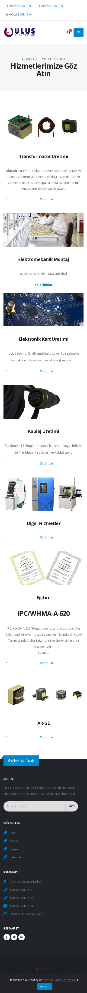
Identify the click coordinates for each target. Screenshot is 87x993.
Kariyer (14, 849)
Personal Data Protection (59, 980)
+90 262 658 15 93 (20, 6)
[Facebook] (6, 937)
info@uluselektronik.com (26, 914)
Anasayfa (28, 59)
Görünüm (46, 199)
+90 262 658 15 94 (20, 14)
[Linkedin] (21, 937)
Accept (44, 986)
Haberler (15, 857)
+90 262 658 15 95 (52, 6)
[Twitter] (14, 937)
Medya (14, 841)
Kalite (13, 833)
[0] (68, 32)
